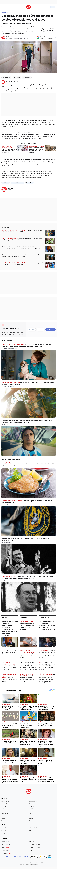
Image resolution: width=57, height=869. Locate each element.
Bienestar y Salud (33, 801)
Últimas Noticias (5, 801)
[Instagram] (9, 856)
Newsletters (6, 853)
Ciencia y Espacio (5, 804)
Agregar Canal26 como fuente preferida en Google (46, 37)
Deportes (3, 806)
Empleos (31, 850)
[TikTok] (20, 856)
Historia (3, 811)
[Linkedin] (17, 856)
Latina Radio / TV (33, 827)
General (31, 808)
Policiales (3, 816)
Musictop (3, 833)
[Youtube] (15, 856)
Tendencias (4, 820)
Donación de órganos (17, 182)
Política (4, 618)
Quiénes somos (5, 841)
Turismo (31, 820)
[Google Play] (43, 856)
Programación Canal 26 (34, 847)
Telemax (31, 830)
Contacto (31, 841)
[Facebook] (7, 856)
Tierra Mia (3, 830)
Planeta (31, 813)
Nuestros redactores (6, 850)
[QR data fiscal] (49, 857)
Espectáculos (4, 808)
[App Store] (34, 856)
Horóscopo (32, 811)
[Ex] (12, 856)
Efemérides (4, 12)
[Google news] (27, 856)
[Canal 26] (28, 792)
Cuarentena (29, 182)
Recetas (3, 818)
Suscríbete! (50, 329)
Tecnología (31, 818)
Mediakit (5, 847)
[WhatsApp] (22, 856)
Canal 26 (10, 36)
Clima (30, 804)
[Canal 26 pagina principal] (28, 9)
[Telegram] (25, 856)
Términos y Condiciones (25, 862)
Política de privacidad (34, 844)
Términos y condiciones (7, 844)
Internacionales (45, 618)
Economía (23, 618)
